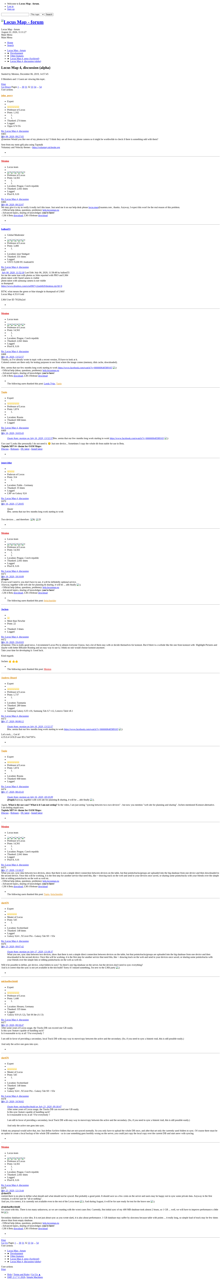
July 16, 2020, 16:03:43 (12, 433)
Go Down (6, 87)
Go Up (4, 1243)
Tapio (59, 383)
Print (3, 84)
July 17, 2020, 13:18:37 (12, 870)
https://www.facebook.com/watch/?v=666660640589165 (85, 367)
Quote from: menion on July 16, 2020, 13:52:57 (30, 438)
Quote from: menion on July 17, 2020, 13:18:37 (30, 951)
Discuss (5, 449)
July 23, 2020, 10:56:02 (12, 1101)
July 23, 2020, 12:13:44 (12, 1190)
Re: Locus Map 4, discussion (15, 131)
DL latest (25, 449)
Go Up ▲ (36, 1274)
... (20, 87)
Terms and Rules (21, 1274)
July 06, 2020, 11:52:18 (13, 272)
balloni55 (6, 229)
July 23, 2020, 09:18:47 (12, 1025)
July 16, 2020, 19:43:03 (12, 642)
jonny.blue (6, 463)
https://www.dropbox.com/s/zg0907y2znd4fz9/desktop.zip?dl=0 (31, 286)
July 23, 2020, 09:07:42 (12, 946)
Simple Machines (34, 1277)
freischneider (50, 600)
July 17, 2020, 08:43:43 (12, 792)
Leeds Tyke (49, 383)
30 (23, 87)
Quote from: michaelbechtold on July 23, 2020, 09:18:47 (34, 1106)
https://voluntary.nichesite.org (46, 147)
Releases (15, 449)
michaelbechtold (9, 981)
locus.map (93, 207)
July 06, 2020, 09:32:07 (12, 204)
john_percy (7, 95)
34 (35, 87)
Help (9, 1274)
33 (32, 87)
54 (40, 87)
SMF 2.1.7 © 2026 (16, 1277)
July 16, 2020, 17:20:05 (12, 504)
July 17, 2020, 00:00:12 (12, 721)
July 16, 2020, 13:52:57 (12, 357)
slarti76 (5, 903)
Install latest (36, 449)
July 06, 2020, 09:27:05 (12, 136)
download (18, 215)
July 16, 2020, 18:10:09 (12, 576)
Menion (5, 161)
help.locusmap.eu (51, 210)
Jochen (4, 609)
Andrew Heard (9, 677)
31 (26, 87)
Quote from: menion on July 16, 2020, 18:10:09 (30, 797)
